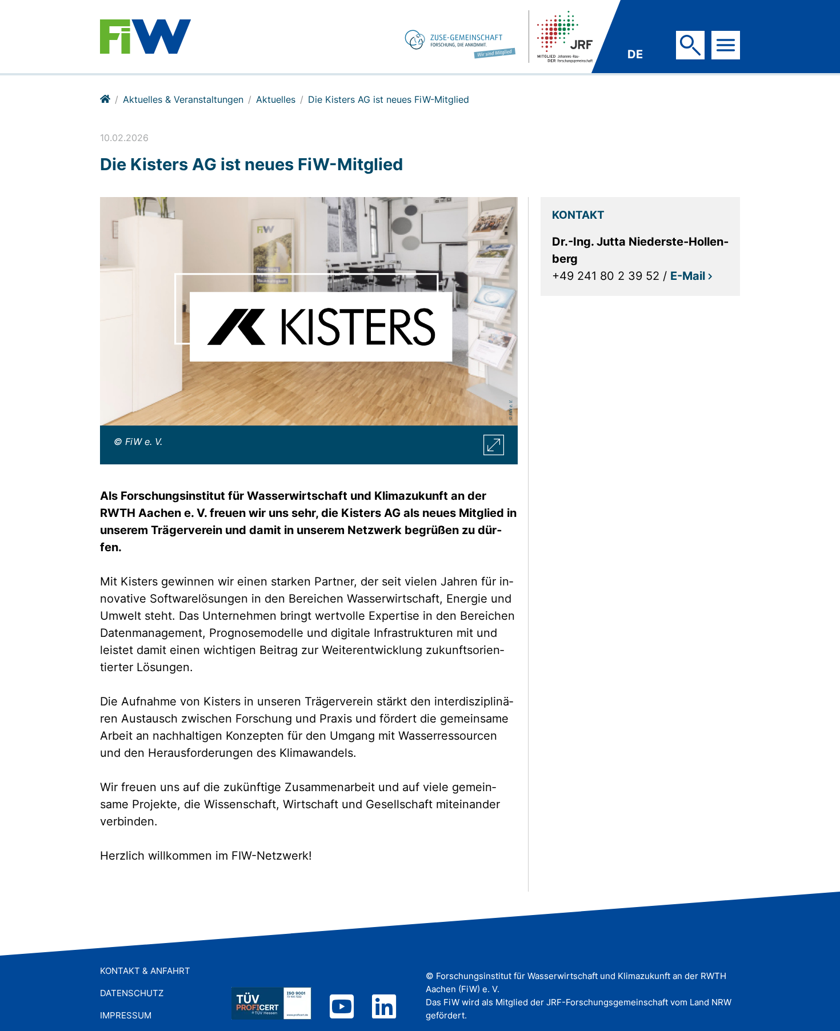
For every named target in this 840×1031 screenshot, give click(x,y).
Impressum (125, 1015)
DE (635, 54)
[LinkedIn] (384, 1008)
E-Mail (687, 276)
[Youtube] (342, 1008)
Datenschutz (131, 993)
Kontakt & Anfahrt (145, 970)
